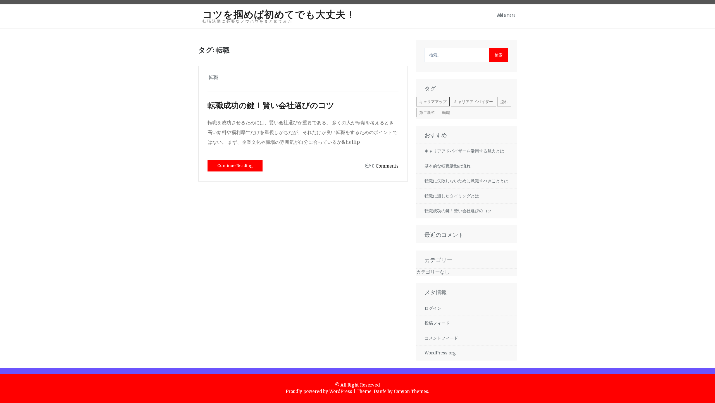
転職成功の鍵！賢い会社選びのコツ (271, 104)
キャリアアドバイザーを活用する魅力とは (464, 151)
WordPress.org (440, 353)
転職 (446, 112)
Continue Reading (235, 165)
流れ (504, 101)
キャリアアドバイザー (473, 101)
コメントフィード (441, 338)
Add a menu (506, 15)
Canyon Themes (411, 391)
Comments (387, 166)
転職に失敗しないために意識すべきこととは (466, 180)
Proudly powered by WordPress (319, 391)
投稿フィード (437, 323)
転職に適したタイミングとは (452, 196)
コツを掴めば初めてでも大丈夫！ (279, 13)
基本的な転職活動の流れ (448, 166)
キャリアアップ (433, 101)
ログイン (433, 308)
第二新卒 (427, 112)
